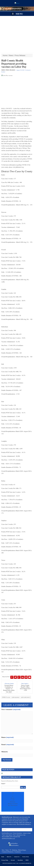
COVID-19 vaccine (6, 697)
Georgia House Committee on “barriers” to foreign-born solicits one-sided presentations (9, 689)
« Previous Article (9, 683)
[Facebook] (11, 677)
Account (13, 860)
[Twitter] (15, 677)
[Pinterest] (26, 677)
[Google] (18, 677)
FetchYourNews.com (7, 833)
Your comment (11, 710)
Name (7, 737)
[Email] (29, 677)
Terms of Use (25, 856)
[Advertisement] (17, 34)
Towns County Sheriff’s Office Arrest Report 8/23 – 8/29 (25, 688)
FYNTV (27, 860)
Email (7, 745)
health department (15, 697)
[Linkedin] (22, 677)
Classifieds (20, 860)
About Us (9, 856)
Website (4, 752)
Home (5, 55)
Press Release (20, 55)
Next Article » (25, 683)
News (11, 55)
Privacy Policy (4, 860)
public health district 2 (25, 697)
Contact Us (16, 856)
